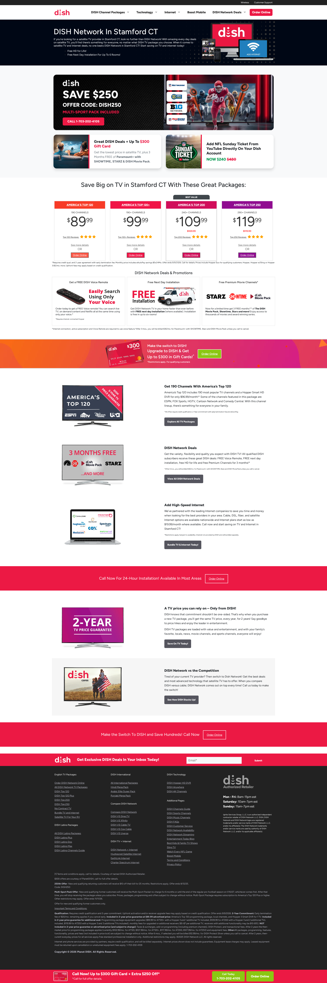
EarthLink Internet (120, 858)
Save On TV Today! (177, 643)
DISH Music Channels (178, 817)
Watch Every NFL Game (179, 851)
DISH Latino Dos (63, 841)
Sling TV (171, 847)
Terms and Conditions (178, 860)
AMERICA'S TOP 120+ (136, 204)
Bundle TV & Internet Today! (182, 544)
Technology (144, 12)
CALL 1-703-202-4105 (83, 121)
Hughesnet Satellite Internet (126, 854)
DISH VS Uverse (119, 833)
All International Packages (124, 782)
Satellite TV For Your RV (67, 817)
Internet (170, 12)
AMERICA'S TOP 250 (247, 204)
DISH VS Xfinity (119, 820)
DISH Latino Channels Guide (69, 850)
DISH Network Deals (227, 12)
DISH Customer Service (180, 826)
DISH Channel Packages (108, 12)
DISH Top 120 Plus (64, 795)
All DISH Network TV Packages (71, 787)
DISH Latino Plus (63, 837)
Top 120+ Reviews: (126, 237)
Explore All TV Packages (181, 421)
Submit (258, 760)
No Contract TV (62, 808)
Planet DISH (84, 951)
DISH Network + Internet (124, 849)
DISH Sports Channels (179, 813)
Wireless (245, 2)
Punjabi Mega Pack (121, 795)
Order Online (260, 976)
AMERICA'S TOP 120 (80, 204)
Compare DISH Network (124, 812)
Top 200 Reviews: (182, 237)
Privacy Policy (174, 864)
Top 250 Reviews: (238, 237)
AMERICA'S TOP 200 (191, 204)
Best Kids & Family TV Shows (182, 843)
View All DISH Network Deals (183, 478)
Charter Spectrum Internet (125, 862)
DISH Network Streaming (180, 834)
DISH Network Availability (180, 830)
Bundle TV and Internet (66, 812)
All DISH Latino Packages (67, 833)
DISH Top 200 (62, 800)
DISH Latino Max (63, 846)
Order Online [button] (261, 12)
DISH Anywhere (175, 787)
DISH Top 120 (61, 791)
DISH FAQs (173, 821)
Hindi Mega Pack (119, 787)
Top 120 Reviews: (71, 237)
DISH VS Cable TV (120, 824)
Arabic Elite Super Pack (123, 791)
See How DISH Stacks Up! (181, 699)
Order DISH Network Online (69, 782)
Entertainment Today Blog (180, 838)
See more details (80, 245)
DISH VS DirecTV (120, 816)
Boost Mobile (196, 12)
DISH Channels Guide (178, 809)
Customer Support (263, 2)
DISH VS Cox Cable (121, 829)
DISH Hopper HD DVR (179, 782)
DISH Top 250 (61, 804)
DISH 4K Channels (177, 791)
